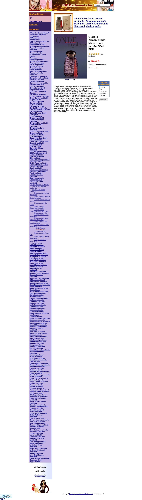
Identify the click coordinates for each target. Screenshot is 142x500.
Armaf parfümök (36, 70)
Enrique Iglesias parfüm (39, 165)
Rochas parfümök (36, 393)
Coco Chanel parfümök (38, 138)
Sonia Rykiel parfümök (38, 413)
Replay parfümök (36, 385)
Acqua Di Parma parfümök (40, 46)
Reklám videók (37, 243)
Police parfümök (36, 370)
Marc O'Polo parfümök (38, 325)
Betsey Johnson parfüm (39, 83)
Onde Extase (40, 228)
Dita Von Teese (35, 146)
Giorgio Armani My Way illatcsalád (38, 222)
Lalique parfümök (36, 306)
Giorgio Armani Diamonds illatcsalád (37, 207)
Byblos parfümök (36, 105)
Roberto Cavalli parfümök (39, 390)
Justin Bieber (35, 290)
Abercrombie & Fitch (37, 44)
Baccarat (33, 75)
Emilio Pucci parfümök (38, 163)
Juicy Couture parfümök (39, 288)
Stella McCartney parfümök (36, 415)
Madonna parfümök (37, 320)
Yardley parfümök (36, 453)
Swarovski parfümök (37, 418)
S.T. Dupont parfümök (38, 395)
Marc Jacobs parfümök (38, 323)
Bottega (33, 93)
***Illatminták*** (35, 36)
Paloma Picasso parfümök (40, 365)
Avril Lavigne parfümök (38, 71)
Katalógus (34, 29)
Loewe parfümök (36, 316)
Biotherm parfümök (37, 86)
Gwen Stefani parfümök (39, 255)
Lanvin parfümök (36, 310)
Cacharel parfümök (37, 106)
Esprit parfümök (36, 168)
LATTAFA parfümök (37, 311)
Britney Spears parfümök (39, 96)
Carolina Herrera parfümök (40, 110)
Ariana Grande (35, 68)
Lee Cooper (34, 315)
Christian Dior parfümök (39, 123)
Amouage (33, 58)
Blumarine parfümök (37, 88)
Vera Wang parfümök (37, 442)
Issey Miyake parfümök (38, 265)
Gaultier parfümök (37, 178)
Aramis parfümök (36, 66)
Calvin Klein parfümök (38, 108)
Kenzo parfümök (36, 296)
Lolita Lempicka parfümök (40, 318)
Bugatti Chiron (35, 100)
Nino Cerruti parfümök (38, 360)
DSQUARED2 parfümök (38, 153)
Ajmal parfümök (36, 53)
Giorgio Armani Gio (40, 213)
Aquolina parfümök (37, 65)
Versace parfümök (36, 443)
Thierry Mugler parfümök (39, 420)
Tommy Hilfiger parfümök (39, 425)
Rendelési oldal (36, 21)
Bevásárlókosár (36, 14)
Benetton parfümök (37, 81)
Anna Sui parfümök (37, 59)
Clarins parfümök (36, 133)
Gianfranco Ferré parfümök (36, 182)
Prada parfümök (36, 373)
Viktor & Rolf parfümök (38, 448)
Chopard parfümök (37, 118)
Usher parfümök (36, 435)
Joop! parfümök (36, 286)
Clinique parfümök (37, 135)
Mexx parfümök (36, 335)
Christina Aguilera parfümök (36, 129)
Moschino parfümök (37, 346)
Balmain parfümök (37, 80)
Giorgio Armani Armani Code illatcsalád (40, 197)
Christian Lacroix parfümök (36, 125)
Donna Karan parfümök (38, 151)
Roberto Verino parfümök (39, 391)
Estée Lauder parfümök (39, 170)
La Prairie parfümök (37, 301)
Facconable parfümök (38, 171)
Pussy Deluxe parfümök (39, 378)
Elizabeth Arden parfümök (39, 160)
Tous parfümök (35, 428)
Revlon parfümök (36, 386)
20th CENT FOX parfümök (39, 41)
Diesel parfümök (36, 145)
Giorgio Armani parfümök (39, 185)
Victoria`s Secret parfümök (36, 446)
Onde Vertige (40, 231)
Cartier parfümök (36, 111)
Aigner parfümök (36, 51)
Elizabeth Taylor (36, 161)
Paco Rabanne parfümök (39, 363)
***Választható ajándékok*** (35, 38)
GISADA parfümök (36, 245)
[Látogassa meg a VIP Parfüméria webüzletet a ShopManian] (6, 497)
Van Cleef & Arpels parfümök (37, 439)
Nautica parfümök (36, 355)
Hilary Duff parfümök (38, 260)
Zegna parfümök (36, 460)
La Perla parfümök (37, 300)
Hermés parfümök (36, 258)
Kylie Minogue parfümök (39, 298)
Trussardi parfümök (37, 431)
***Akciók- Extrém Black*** (39, 33)
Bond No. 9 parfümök (38, 91)
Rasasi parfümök (36, 383)
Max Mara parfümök (37, 331)
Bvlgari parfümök (36, 103)
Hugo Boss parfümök (38, 261)
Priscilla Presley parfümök (40, 375)
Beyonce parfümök (37, 85)
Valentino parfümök (37, 437)
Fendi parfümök (36, 173)
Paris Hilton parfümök (38, 366)
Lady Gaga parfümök (38, 305)
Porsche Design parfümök (40, 371)
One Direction (35, 361)
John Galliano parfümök (39, 283)
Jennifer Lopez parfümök (39, 273)
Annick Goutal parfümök (39, 61)
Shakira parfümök (36, 408)
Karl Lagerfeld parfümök (39, 291)
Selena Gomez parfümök (39, 406)
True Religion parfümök (39, 430)
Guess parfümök (36, 251)
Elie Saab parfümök (37, 156)
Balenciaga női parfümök (39, 78)
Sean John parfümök (38, 405)
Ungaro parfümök (36, 433)
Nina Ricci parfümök (37, 358)
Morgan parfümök (36, 345)
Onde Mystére (93, 26)
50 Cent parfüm (35, 43)
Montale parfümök (37, 343)
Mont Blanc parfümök (38, 341)
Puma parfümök (36, 376)
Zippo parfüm (35, 462)
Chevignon (34, 115)
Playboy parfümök (37, 368)
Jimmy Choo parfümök (38, 281)
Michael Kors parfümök (38, 336)
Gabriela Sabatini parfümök (36, 175)
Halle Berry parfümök (38, 256)
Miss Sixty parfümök (37, 338)
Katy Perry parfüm (36, 295)
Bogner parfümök (36, 90)
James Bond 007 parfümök (36, 269)
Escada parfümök (36, 166)
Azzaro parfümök (36, 73)
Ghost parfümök (36, 180)
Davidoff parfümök (37, 143)
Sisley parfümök (36, 411)
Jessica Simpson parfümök (36, 275)
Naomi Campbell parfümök (40, 350)
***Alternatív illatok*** (38, 34)
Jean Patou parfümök (38, 271)
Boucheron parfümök (38, 95)
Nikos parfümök (36, 356)
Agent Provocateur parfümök (37, 48)
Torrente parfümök (37, 426)
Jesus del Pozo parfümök (39, 278)
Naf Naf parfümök (36, 348)
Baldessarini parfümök (38, 76)
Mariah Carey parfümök (38, 326)
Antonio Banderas (37, 63)
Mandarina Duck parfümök (40, 321)
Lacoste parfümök (37, 303)
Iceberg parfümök (36, 263)
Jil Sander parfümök (37, 280)
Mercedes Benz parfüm (38, 333)
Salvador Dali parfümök (39, 396)
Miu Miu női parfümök (38, 340)
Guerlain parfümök (37, 250)
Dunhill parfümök (36, 155)
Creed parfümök (36, 140)
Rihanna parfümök (37, 388)
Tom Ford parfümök (37, 421)
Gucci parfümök (36, 248)
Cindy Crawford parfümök (39, 131)
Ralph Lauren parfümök (39, 381)
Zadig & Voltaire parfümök (40, 458)
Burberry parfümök (37, 101)
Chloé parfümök (36, 116)
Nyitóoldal (79, 18)
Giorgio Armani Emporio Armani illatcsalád (39, 210)
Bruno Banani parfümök (39, 98)
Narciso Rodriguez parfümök (37, 352)
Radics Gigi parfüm (37, 380)
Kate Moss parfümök (38, 293)
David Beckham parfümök (39, 141)
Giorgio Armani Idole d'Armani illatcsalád (39, 219)
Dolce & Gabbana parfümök (36, 149)
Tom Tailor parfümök (37, 423)
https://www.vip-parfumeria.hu (40, 475)
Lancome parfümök (37, 308)
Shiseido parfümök (37, 410)
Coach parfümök (36, 136)
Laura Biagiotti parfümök (39, 313)
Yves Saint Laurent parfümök (37, 456)
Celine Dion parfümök (38, 113)
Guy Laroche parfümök (38, 253)
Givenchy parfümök (37, 246)
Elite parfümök (35, 158)
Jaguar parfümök (36, 266)
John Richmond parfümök (40, 285)
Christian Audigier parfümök (37, 120)
